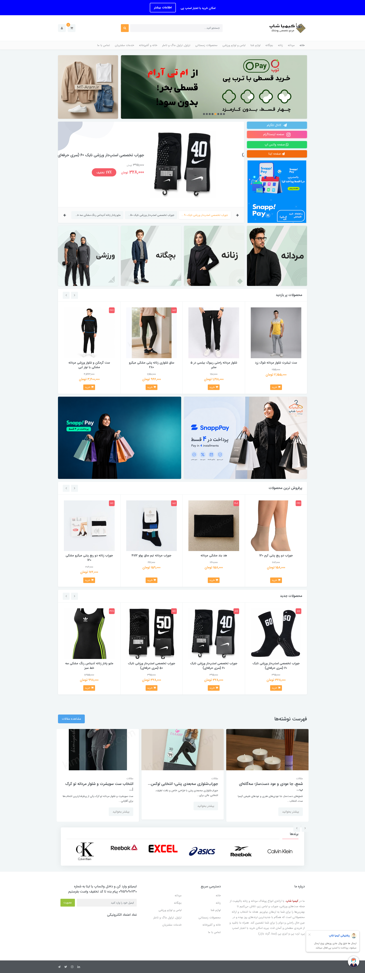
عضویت (67, 902)
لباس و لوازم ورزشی (233, 45)
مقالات (299, 778)
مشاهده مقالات (71, 718)
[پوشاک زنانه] (214, 87)
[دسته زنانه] (214, 256)
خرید (275, 387)
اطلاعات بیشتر (163, 7)
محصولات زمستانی (206, 45)
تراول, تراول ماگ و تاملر (176, 45)
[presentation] (237, 215)
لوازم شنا (255, 45)
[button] (71, 28)
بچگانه (269, 45)
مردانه (291, 45)
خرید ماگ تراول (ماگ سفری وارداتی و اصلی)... (103, 786)
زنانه (280, 45)
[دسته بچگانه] (151, 256)
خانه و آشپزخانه (148, 45)
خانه (302, 45)
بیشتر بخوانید (290, 806)
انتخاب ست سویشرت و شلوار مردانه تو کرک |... (184, 786)
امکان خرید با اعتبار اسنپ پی (197, 8)
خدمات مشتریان (124, 45)
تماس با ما (103, 45)
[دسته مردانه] (277, 256)
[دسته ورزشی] (88, 256)
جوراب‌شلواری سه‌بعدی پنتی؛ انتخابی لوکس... (268, 784)
